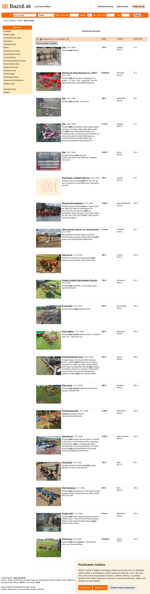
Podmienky (43, 580)
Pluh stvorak (67, 385)
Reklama (34, 580)
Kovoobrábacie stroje (12, 54)
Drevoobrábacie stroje (12, 38)
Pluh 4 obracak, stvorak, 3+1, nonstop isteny (80, 229)
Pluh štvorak (67, 255)
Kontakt (27, 580)
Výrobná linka (9, 84)
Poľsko (33, 589)
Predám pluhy (68, 514)
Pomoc (4, 580)
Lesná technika (10, 58)
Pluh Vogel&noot (69, 488)
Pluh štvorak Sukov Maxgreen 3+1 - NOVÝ (79, 73)
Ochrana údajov (55, 580)
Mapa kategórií (7, 587)
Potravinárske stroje (11, 64)
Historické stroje (10, 44)
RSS (64, 580)
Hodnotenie (18, 580)
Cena (104, 39)
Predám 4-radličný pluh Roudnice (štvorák (79, 280)
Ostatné (7, 92)
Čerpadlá (7, 31)
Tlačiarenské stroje (11, 77)
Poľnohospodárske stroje (72, 357)
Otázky (10, 580)
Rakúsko (40, 589)
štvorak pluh (67, 306)
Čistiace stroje (9, 35)
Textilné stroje (9, 74)
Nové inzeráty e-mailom (47, 43)
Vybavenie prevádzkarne (13, 80)
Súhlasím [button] (85, 587)
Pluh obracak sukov (70, 411)
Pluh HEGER (67, 463)
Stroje (19, 21)
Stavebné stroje (10, 71)
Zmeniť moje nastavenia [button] (122, 587)
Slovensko (12, 589)
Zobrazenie (137, 39)
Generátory (8, 41)
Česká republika (23, 589)
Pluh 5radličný (68, 332)
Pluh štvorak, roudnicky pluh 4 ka (76, 178)
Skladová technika (11, 67)
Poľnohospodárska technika (15, 61)
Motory (6, 48)
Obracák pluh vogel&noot (72, 203)
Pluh (64, 47)
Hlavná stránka (9, 21)
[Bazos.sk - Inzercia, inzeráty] (16, 8)
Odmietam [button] (100, 587)
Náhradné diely (10, 89)
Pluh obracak (67, 436)
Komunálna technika (12, 51)
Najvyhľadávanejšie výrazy (24, 587)
